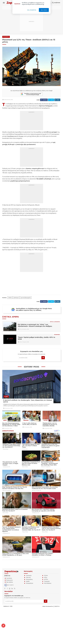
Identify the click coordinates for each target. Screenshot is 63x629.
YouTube (10, 588)
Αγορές (28, 581)
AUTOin (46, 579)
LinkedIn (12, 588)
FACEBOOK (45, 99)
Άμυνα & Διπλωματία (55, 321)
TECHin (46, 575)
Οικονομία (28, 575)
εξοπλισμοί (16, 297)
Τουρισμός (47, 581)
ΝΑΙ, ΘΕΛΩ (44, 10)
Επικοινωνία (9, 580)
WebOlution (56, 606)
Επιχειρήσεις (6, 36)
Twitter (8, 588)
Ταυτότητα (9, 578)
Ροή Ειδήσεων (47, 583)
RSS (14, 588)
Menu (3, 2)
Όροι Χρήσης (9, 582)
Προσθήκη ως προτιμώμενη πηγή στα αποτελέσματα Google (32, 94)
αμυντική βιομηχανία (26, 297)
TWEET (51, 99)
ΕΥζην (45, 577)
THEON (10, 297)
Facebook (5, 588)
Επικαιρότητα (29, 583)
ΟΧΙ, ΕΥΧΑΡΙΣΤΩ (31, 10)
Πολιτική (28, 577)
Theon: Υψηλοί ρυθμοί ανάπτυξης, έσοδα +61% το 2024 (36, 338)
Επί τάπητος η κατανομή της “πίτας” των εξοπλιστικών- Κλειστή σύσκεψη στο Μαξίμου (35, 325)
